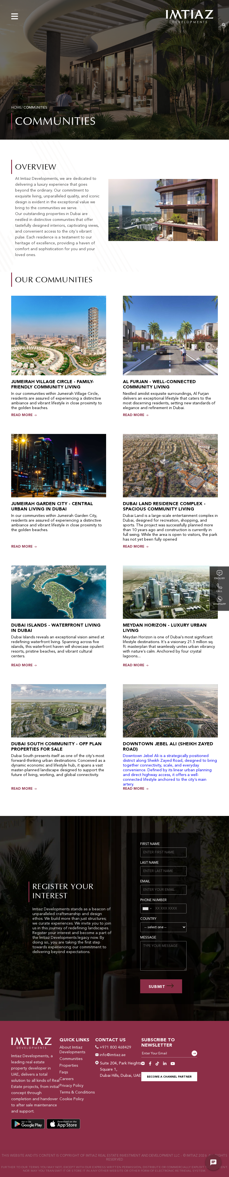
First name (150, 844)
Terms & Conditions (77, 1092)
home (16, 107)
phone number (153, 900)
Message (148, 937)
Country (148, 919)
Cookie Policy (71, 1099)
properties (68, 1066)
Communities (70, 1059)
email (145, 881)
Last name (149, 863)
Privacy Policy (71, 1086)
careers (66, 1079)
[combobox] (147, 908)
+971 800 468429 (115, 1047)
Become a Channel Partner (169, 1076)
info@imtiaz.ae (112, 1055)
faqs (63, 1072)
